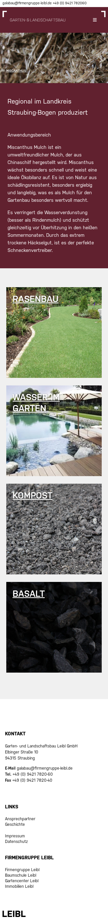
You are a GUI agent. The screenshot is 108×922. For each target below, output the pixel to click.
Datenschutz (16, 841)
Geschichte (15, 824)
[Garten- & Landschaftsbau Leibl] (37, 20)
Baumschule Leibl (20, 875)
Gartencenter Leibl (21, 880)
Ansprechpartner (20, 818)
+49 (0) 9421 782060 (70, 3)
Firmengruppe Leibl (22, 869)
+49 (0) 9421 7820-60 (33, 774)
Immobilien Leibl (19, 886)
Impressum (15, 836)
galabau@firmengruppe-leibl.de (28, 3)
